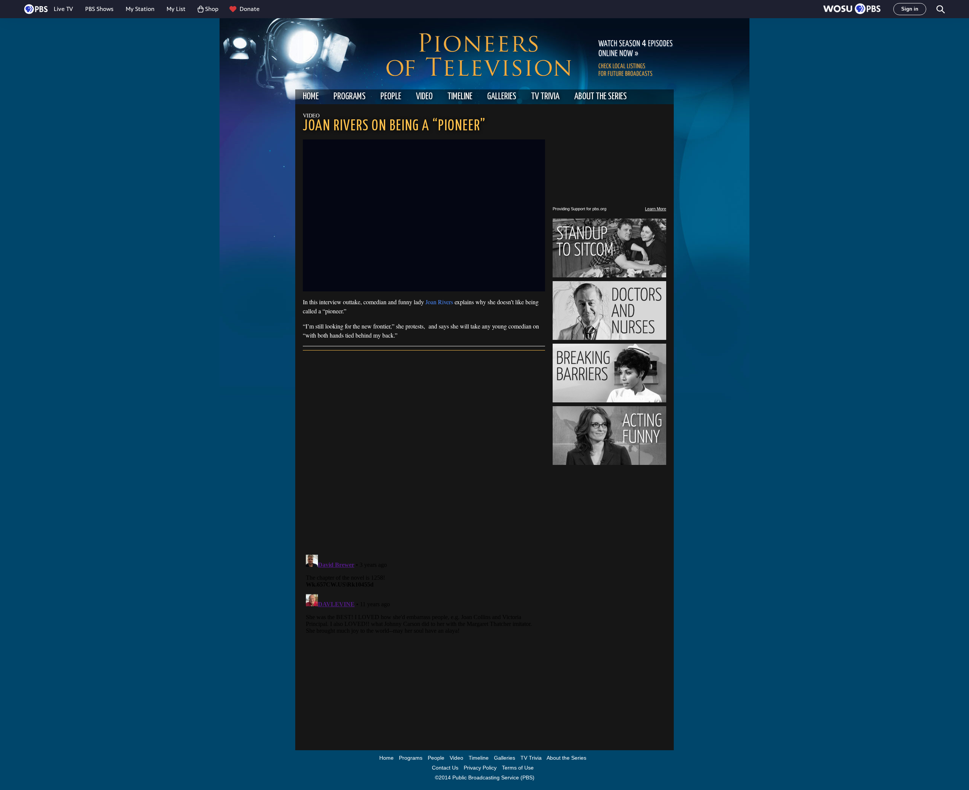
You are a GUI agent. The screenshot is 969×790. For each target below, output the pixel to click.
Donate (250, 9)
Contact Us (445, 768)
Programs (349, 96)
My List (176, 9)
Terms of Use (518, 768)
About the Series (600, 96)
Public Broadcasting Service (485, 777)
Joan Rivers (439, 302)
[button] (851, 9)
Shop (211, 9)
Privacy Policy (480, 768)
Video (424, 96)
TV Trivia (545, 96)
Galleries (501, 96)
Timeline (459, 96)
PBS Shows (99, 9)
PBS (36, 9)
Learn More (655, 208)
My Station (140, 9)
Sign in (909, 9)
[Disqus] (424, 451)
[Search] (940, 9)
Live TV (63, 9)
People (390, 96)
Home (311, 96)
